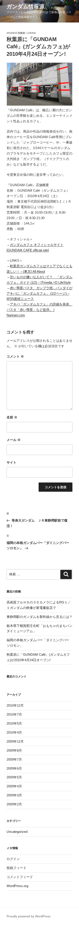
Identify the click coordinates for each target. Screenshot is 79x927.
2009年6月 (14, 768)
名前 (12, 417)
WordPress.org (17, 886)
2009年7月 (14, 759)
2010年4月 (14, 732)
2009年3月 (14, 795)
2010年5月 (14, 723)
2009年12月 (15, 741)
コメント (15, 356)
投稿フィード (16, 868)
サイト (11, 462)
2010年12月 (15, 705)
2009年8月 (14, 750)
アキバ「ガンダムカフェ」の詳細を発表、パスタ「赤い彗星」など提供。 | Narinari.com (39, 309)
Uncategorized (17, 831)
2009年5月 (14, 777)
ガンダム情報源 (25, 6)
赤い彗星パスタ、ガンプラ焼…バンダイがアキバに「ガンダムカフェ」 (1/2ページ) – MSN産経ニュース (39, 293)
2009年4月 (14, 786)
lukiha (31, 33)
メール (14, 440)
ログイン (13, 859)
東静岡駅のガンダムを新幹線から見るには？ (39, 617)
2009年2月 (14, 804)
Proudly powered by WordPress (28, 916)
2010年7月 (14, 714)
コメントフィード (20, 877)
